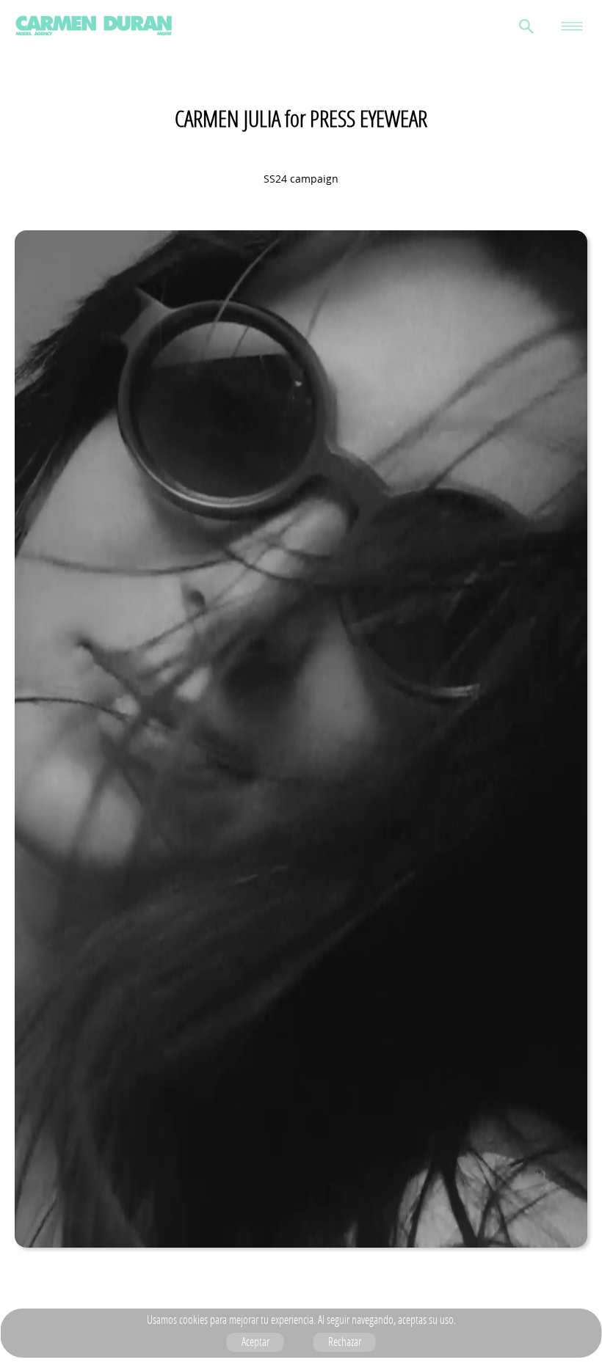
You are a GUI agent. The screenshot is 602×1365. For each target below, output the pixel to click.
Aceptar (255, 1341)
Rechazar (344, 1341)
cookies (193, 1319)
